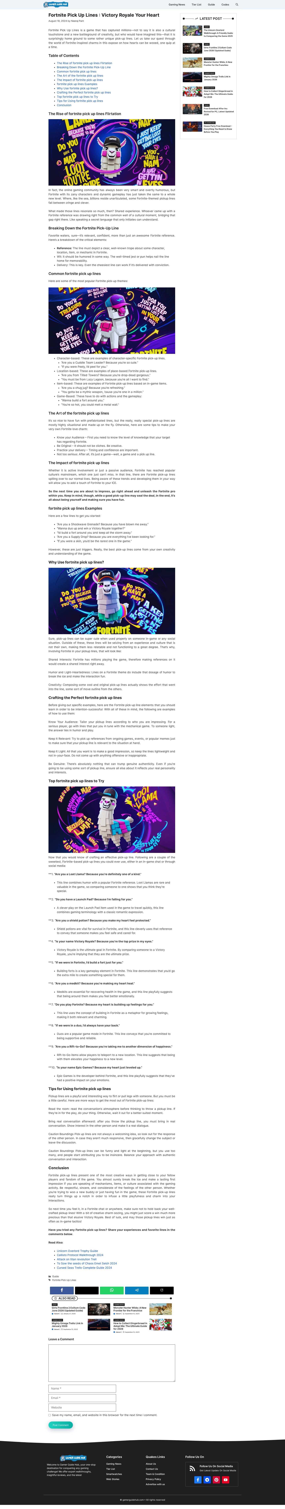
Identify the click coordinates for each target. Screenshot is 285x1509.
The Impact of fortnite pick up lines (80, 80)
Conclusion (64, 105)
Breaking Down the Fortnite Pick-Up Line (84, 67)
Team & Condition (155, 1474)
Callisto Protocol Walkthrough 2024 (80, 1255)
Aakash (56, 1314)
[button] (236, 4)
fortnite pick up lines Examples (77, 84)
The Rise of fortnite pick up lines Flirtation (84, 63)
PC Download (210, 123)
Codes (225, 4)
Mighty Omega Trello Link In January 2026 (67, 1324)
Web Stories (112, 1479)
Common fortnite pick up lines (76, 71)
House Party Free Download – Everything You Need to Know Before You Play (218, 129)
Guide (211, 4)
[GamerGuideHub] (56, 4)
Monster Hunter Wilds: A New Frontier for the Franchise (129, 1309)
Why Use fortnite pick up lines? (77, 88)
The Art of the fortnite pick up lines (80, 75)
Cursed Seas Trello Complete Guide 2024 (84, 1267)
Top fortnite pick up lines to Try (77, 96)
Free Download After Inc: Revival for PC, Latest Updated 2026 (219, 111)
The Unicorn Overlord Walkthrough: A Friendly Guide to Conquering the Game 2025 (218, 33)
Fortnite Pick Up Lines (64, 1280)
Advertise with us (155, 1484)
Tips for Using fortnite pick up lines (80, 101)
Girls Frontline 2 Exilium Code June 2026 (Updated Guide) (68, 1309)
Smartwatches (114, 1474)
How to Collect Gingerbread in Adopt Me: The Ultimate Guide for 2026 (130, 1326)
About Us (151, 1463)
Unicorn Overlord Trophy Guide (77, 1251)
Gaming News (177, 4)
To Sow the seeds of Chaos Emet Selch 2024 (87, 1263)
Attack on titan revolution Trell (76, 1259)
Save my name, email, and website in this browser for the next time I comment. (104, 1415)
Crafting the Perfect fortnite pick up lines (84, 92)
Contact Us (152, 1468)
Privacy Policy (153, 1479)
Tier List (196, 4)
